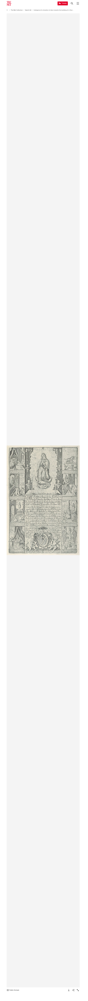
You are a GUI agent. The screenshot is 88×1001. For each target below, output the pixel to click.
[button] (43, 500)
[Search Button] (72, 3)
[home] (7, 10)
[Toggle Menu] (78, 3)
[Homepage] (9, 3)
